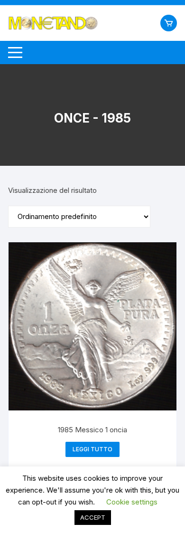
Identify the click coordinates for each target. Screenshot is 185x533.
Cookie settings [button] (131, 501)
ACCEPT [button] (92, 517)
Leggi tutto (92, 449)
